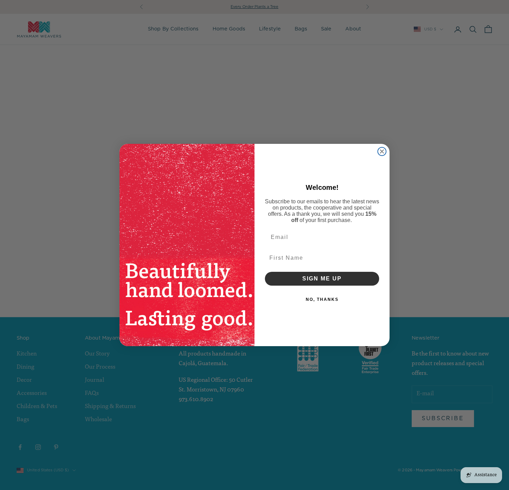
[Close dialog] (382, 151)
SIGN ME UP (322, 278)
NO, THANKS (322, 299)
